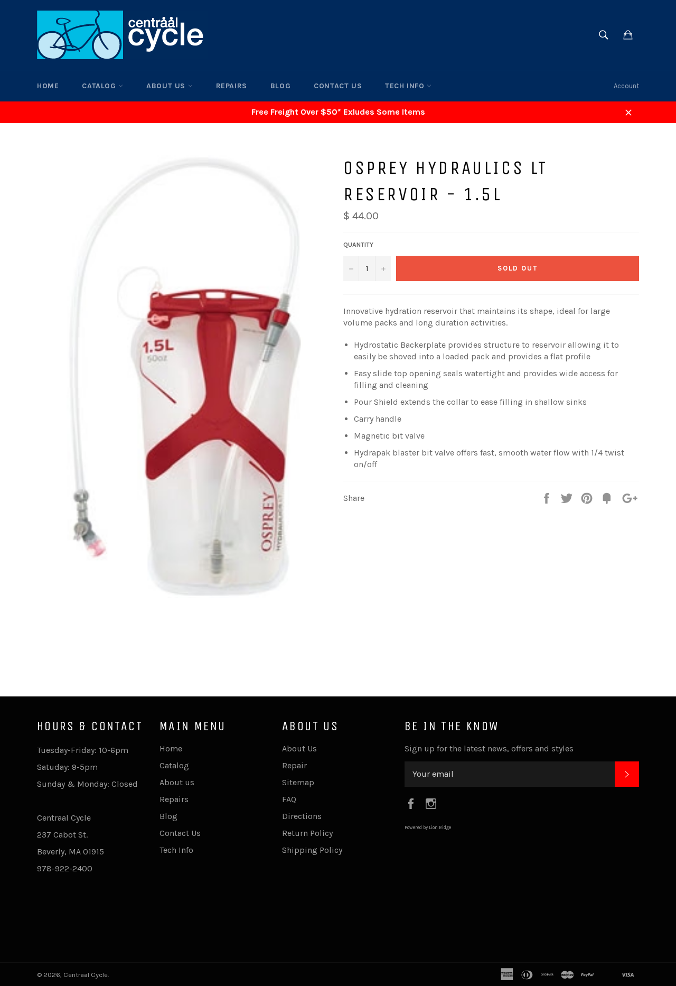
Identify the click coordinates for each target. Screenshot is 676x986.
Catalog (100, 85)
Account (626, 86)
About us (166, 85)
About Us (299, 748)
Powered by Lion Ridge (428, 827)
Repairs (231, 85)
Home (48, 85)
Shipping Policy (312, 850)
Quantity (358, 244)
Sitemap (298, 782)
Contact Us (338, 85)
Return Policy (307, 833)
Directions (302, 816)
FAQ (289, 799)
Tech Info (406, 85)
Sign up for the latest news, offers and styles (489, 748)
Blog (280, 85)
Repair (294, 765)
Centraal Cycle (85, 975)
